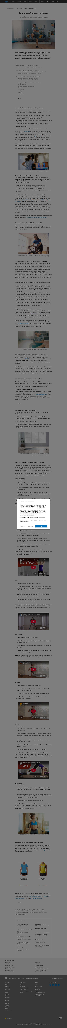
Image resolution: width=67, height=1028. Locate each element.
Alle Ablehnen (22, 526)
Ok (41, 526)
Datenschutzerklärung (24, 521)
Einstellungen (30, 526)
